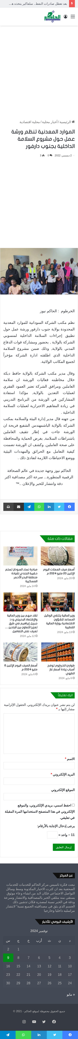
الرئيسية (65, 122)
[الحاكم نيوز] (52, 16)
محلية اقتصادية (30, 122)
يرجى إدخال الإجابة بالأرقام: (56, 826)
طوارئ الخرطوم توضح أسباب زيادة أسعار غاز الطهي (61, 669)
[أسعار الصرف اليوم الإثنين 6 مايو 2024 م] (20, 651)
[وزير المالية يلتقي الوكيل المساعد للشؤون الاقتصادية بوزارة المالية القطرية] (58, 602)
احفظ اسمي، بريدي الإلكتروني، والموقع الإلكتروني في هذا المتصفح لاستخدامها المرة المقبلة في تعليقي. (40, 811)
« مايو (71, 994)
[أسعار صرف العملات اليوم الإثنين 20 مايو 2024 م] (58, 555)
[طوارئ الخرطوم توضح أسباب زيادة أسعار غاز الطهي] (58, 651)
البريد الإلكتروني (63, 774)
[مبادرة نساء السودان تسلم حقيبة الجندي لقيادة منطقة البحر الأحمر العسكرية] (20, 555)
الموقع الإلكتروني (63, 790)
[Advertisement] (39, 68)
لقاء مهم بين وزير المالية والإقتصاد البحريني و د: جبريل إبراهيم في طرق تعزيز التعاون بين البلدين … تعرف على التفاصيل (21, 623)
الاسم (70, 759)
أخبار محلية (49, 122)
